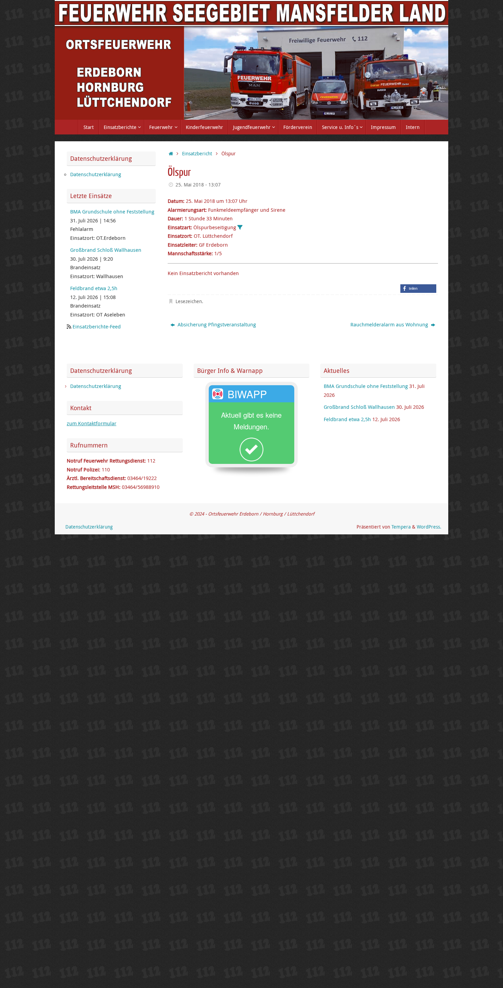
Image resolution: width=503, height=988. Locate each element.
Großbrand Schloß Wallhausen (105, 249)
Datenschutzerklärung (95, 174)
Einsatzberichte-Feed (97, 326)
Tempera (401, 527)
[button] (418, 288)
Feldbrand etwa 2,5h (93, 288)
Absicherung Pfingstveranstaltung (216, 324)
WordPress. (429, 527)
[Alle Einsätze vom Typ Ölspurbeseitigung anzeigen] (240, 227)
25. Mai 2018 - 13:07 (198, 185)
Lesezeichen (189, 301)
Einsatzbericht (197, 154)
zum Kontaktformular (91, 423)
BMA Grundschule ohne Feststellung (112, 211)
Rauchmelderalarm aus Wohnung (389, 324)
